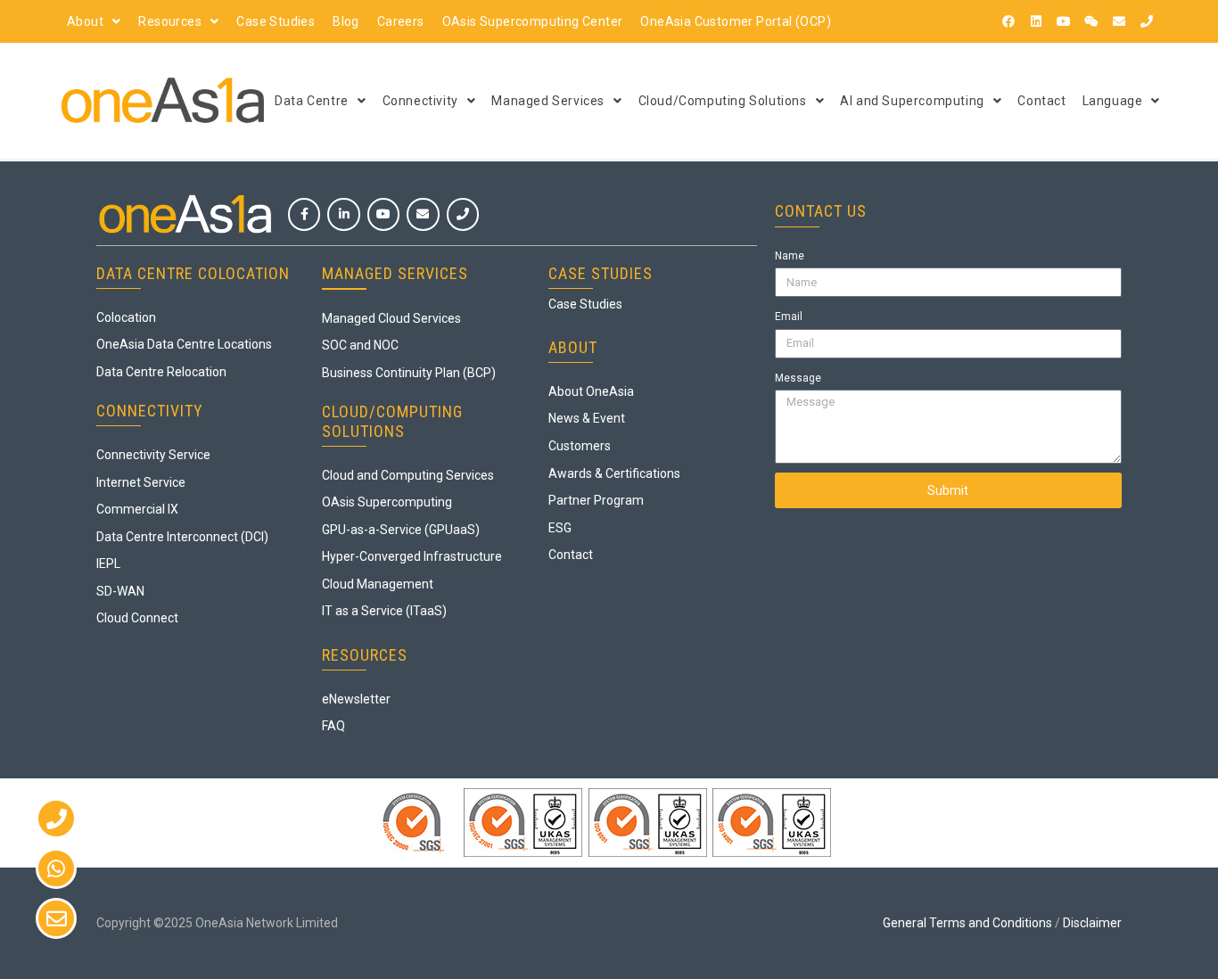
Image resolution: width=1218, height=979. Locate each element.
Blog (346, 21)
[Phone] (1146, 21)
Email (788, 316)
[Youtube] (1063, 21)
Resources (170, 21)
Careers (400, 21)
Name (789, 256)
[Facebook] (1008, 21)
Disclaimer (1092, 923)
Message (798, 378)
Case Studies (275, 21)
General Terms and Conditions (967, 923)
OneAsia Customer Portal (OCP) (735, 21)
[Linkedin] (1036, 21)
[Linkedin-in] (343, 214)
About (85, 21)
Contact (1041, 101)
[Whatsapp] (56, 868)
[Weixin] (1091, 21)
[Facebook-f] (304, 214)
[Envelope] (1119, 21)
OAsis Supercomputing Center (532, 21)
